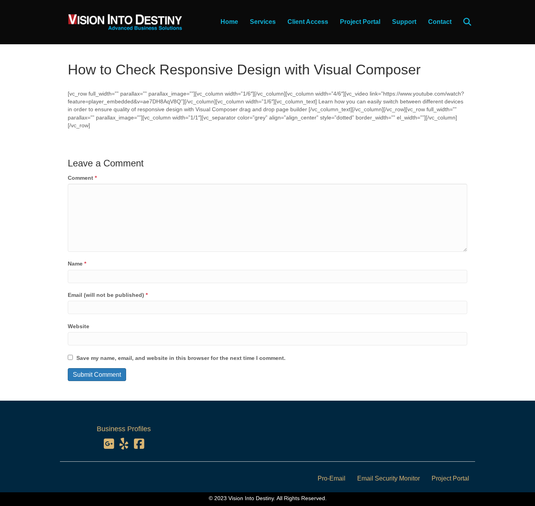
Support (404, 21)
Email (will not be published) (108, 295)
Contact (440, 21)
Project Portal (360, 21)
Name (77, 263)
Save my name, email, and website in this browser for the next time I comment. (181, 358)
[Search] (462, 22)
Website (78, 326)
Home (229, 21)
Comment (82, 178)
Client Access (307, 21)
